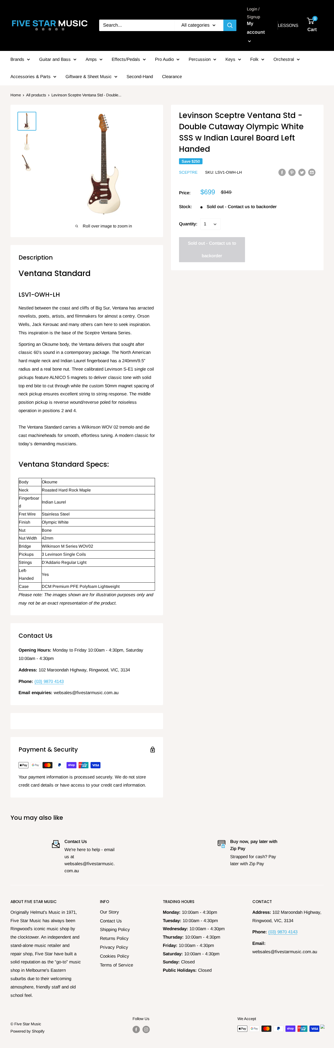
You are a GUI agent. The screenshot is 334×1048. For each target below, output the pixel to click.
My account (256, 28)
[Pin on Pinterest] (292, 172)
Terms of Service (116, 965)
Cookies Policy (114, 956)
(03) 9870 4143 (49, 681)
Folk (254, 59)
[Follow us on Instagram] (146, 1029)
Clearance (172, 76)
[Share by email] (311, 172)
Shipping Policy (115, 929)
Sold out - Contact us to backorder (212, 250)
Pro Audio (164, 59)
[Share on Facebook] (282, 172)
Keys (230, 59)
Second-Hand (140, 76)
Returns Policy (114, 938)
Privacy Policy (114, 947)
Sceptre (188, 172)
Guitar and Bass (55, 59)
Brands (17, 59)
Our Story (109, 912)
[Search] (229, 25)
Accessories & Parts (30, 76)
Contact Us (111, 920)
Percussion (200, 59)
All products (36, 95)
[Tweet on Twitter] (302, 172)
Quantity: (188, 224)
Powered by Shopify (27, 1031)
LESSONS (288, 25)
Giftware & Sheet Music (88, 76)
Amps (91, 59)
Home (15, 95)
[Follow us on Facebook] (136, 1029)
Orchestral (283, 59)
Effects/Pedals (126, 59)
